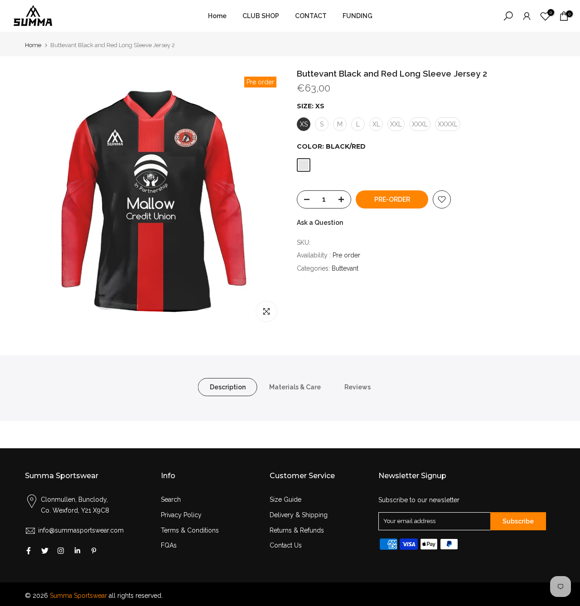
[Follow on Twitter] (44, 550)
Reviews (357, 387)
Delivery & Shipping (299, 515)
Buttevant (345, 268)
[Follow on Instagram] (61, 550)
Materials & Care (295, 387)
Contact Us (286, 545)
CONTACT (311, 15)
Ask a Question (320, 222)
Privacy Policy (181, 515)
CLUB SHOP (260, 15)
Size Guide (285, 499)
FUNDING (357, 15)
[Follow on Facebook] (28, 550)
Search (171, 499)
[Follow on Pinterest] (94, 550)
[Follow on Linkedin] (77, 550)
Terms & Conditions (190, 530)
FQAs (169, 545)
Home (217, 15)
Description (228, 387)
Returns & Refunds (297, 530)
